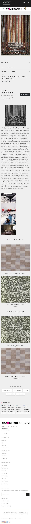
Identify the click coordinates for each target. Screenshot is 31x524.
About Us (4, 440)
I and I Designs (6, 390)
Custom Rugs (4, 470)
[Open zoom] (15, 35)
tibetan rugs (10, 512)
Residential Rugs (5, 500)
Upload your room (25, 94)
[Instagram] (4, 433)
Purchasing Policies (6, 448)
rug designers (15, 512)
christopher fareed (10, 513)
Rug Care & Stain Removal (9, 71)
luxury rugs (20, 513)
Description (5, 62)
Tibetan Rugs (4, 473)
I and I (26, 390)
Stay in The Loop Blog (6, 506)
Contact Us (4, 453)
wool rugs (15, 513)
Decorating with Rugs (8, 67)
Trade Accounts (5, 481)
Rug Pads (4, 478)
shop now (6, 4)
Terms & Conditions (6, 450)
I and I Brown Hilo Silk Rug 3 (15, 304)
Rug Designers (5, 468)
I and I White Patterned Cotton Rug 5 (15, 273)
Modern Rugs (20, 394)
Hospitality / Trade (5, 503)
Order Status (4, 458)
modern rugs (5, 512)
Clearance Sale (5, 483)
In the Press (4, 455)
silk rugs (20, 512)
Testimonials (4, 445)
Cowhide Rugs (5, 476)
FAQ (2, 442)
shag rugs (24, 512)
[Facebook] (2, 433)
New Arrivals (4, 465)
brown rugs (10, 394)
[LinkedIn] (6, 433)
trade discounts (25, 513)
